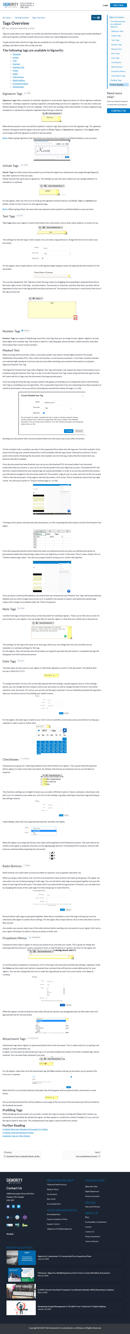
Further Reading (116, 85)
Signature (17, 54)
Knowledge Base (53, 1214)
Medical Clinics (53, 1189)
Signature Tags (117, 31)
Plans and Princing (92, 1207)
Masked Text (18, 67)
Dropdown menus (20, 83)
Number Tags (116, 44)
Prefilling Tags (115, 80)
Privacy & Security (92, 1196)
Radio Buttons (117, 67)
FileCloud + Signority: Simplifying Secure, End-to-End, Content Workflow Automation (74, 1273)
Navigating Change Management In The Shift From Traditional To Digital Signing (72, 1306)
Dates (15, 73)
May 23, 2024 (43, 1275)
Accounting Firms (54, 1204)
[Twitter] (18, 1206)
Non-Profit (51, 1199)
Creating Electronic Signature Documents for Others (25, 1129)
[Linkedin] (13, 1206)
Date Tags (115, 58)
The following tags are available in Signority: (117, 24)
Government (52, 1194)
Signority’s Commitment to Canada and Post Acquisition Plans (64, 1256)
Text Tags (115, 40)
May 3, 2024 (42, 1292)
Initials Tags (116, 36)
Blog (87, 1217)
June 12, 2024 (43, 1259)
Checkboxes (18, 77)
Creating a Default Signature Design (18, 1132)
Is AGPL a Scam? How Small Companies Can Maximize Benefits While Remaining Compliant (76, 1290)
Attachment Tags (118, 76)
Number (16, 64)
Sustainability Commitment (96, 1222)
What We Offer (91, 1186)
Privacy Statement (92, 1236)
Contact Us (118, 110)
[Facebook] (8, 1206)
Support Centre (53, 1224)
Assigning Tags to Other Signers (16, 1136)
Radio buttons (19, 80)
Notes (15, 70)
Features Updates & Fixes (57, 1219)
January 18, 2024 (44, 1309)
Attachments (18, 86)
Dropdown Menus (118, 71)
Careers (88, 1227)
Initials (16, 57)
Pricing (24, 7)
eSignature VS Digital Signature (59, 1229)
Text (15, 60)
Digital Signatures (92, 1191)
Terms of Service (92, 1241)
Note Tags (115, 53)
